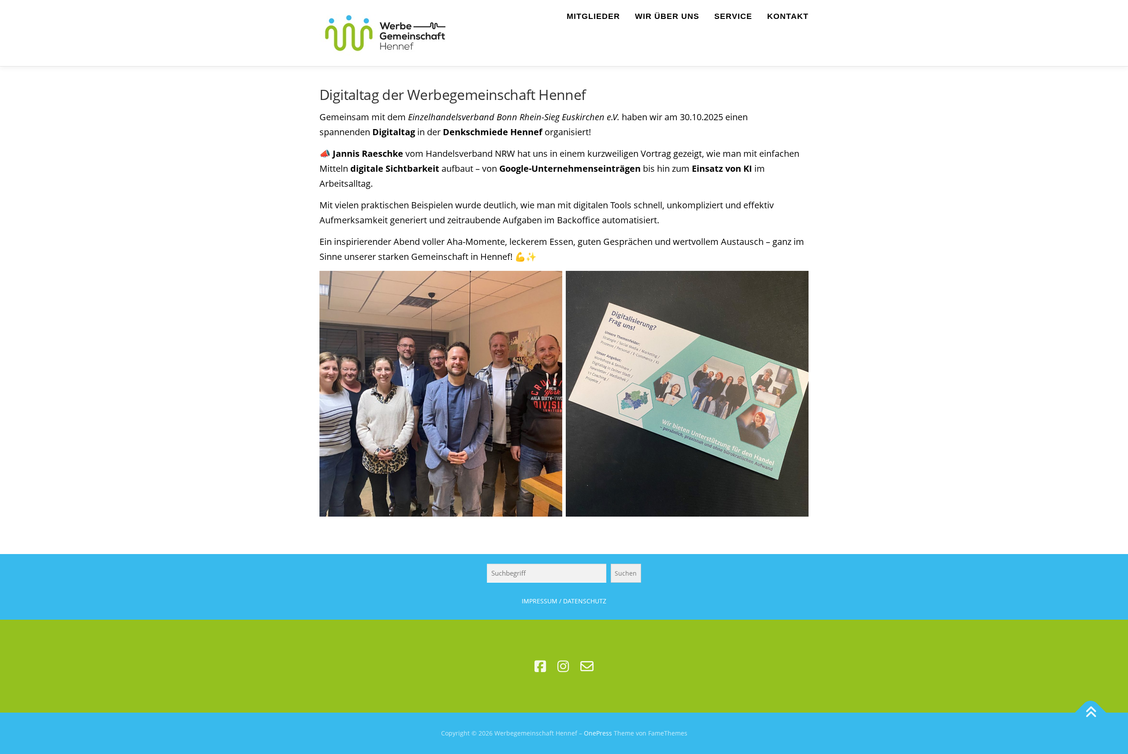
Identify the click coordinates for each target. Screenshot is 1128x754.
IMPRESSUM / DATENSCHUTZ (564, 601)
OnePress (598, 733)
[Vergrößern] (550, 282)
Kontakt (788, 16)
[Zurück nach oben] (1090, 712)
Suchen (626, 573)
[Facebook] (540, 666)
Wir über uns (667, 16)
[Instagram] (563, 666)
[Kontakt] (587, 666)
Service (733, 16)
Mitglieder (593, 16)
